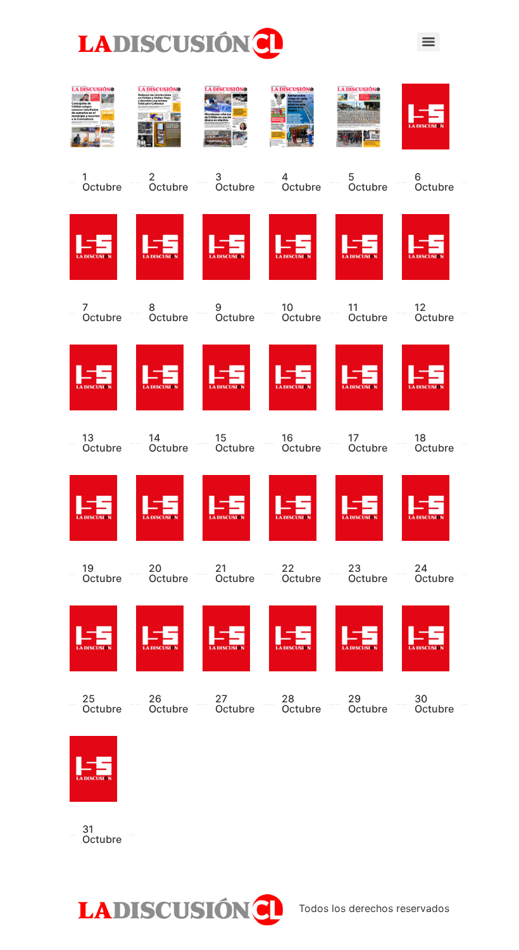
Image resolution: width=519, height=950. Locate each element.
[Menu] (428, 41)
